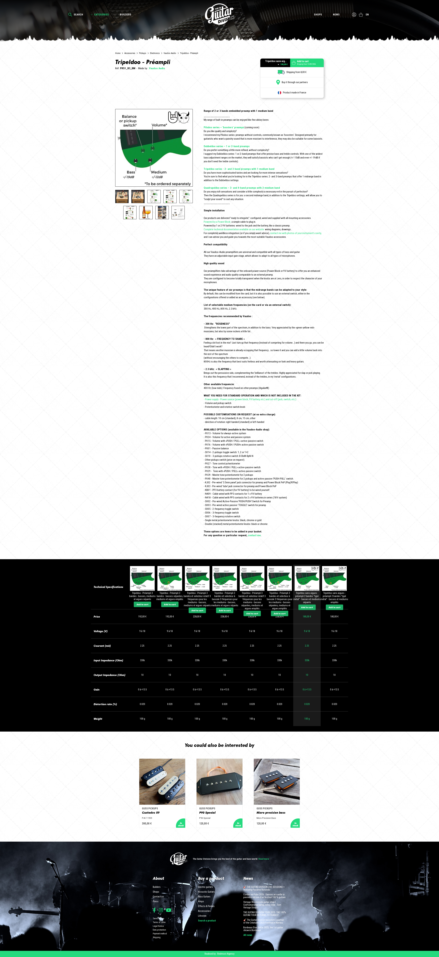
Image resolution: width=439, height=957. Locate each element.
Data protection (159, 929)
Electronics (155, 53)
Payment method (160, 933)
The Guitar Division (219, 14)
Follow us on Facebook (154, 910)
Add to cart (142, 604)
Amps (201, 901)
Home (117, 53)
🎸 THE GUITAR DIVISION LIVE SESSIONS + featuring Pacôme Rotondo (263, 888)
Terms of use (158, 918)
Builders (125, 14)
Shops (318, 14)
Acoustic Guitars (206, 892)
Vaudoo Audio (170, 53)
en (367, 14)
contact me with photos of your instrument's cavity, (296, 233)
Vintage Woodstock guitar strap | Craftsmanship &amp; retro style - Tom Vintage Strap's (262, 905)
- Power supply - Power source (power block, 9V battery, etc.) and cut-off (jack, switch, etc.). (250, 399)
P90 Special (207, 812)
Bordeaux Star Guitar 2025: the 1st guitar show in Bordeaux (263, 929)
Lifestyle (202, 916)
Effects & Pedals (206, 906)
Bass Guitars (204, 896)
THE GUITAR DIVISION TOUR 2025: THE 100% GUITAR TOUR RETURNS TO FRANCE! (264, 914)
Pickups (142, 53)
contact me (254, 535)
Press (155, 901)
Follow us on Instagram (161, 910)
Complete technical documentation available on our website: (234, 229)
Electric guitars (205, 887)
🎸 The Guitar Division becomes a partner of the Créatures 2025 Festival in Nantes (263, 921)
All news (247, 935)
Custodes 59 (150, 812)
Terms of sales (159, 922)
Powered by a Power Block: (218, 221)
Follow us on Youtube (168, 910)
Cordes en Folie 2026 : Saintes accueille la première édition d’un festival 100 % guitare (264, 896)
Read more (263, 858)
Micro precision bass (271, 812)
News (336, 14)
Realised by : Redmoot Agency (219, 953)
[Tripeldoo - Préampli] (121, 196)
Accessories (129, 53)
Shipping (157, 937)
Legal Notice (158, 926)
